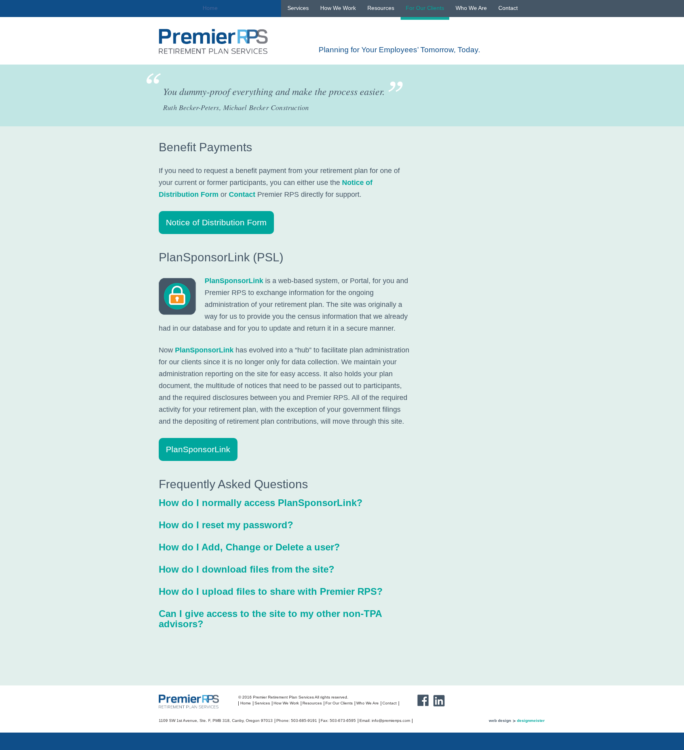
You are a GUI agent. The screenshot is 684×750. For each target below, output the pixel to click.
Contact (508, 8)
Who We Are (471, 8)
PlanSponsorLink (234, 281)
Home (210, 8)
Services (298, 8)
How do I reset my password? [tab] (226, 525)
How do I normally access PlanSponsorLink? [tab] (261, 502)
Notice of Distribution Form (216, 222)
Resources (380, 8)
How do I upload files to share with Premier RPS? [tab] (271, 591)
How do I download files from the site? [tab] (246, 569)
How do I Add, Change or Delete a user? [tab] (249, 547)
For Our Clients (425, 8)
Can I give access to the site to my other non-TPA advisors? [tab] (270, 618)
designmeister (531, 720)
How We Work (338, 8)
